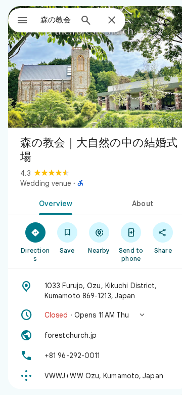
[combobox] (56, 20)
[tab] (54, 202)
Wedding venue (45, 183)
